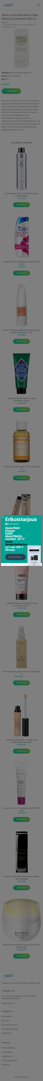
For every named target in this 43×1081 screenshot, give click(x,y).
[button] (15, 557)
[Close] (2, 517)
